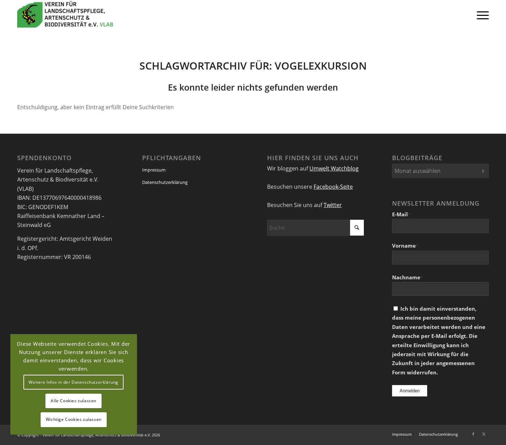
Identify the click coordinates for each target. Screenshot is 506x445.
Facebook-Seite (333, 186)
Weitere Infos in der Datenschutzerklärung (73, 382)
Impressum (154, 170)
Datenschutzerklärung (165, 182)
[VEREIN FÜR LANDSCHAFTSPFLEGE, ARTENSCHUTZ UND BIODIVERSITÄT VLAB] (65, 15)
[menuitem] (480, 15)
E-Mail (401, 214)
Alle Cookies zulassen (73, 401)
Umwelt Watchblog (334, 168)
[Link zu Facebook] (473, 434)
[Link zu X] (483, 434)
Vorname (405, 245)
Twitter (333, 205)
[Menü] (480, 15)
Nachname (407, 277)
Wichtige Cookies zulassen (74, 419)
